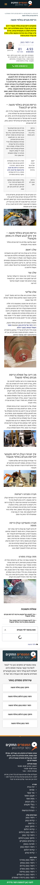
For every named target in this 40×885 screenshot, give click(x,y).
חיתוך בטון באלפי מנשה (20, 687)
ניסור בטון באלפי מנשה (20, 723)
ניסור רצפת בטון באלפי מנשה (20, 705)
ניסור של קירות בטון (26, 325)
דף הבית (35, 13)
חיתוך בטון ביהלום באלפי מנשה (20, 714)
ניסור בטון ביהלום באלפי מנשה (20, 696)
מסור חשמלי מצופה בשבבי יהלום (22, 326)
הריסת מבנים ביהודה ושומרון (14, 13)
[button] (6, 4)
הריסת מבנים (28, 13)
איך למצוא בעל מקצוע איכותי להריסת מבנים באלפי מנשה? (19, 615)
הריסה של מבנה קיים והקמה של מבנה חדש (15, 169)
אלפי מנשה (32, 644)
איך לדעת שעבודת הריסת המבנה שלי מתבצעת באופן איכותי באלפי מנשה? (22, 621)
